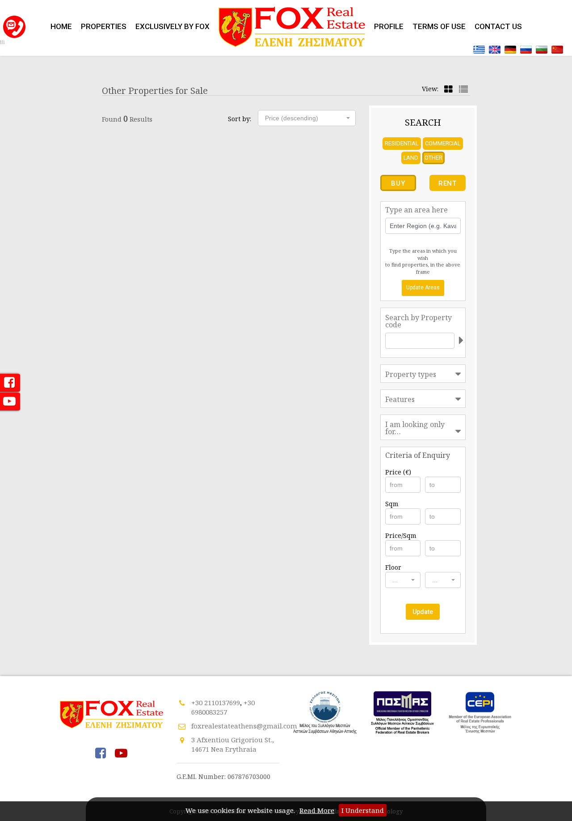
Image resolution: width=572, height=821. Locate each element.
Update (422, 611)
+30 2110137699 (215, 702)
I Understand (362, 810)
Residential (402, 143)
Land (411, 157)
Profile (389, 26)
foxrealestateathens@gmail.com (244, 725)
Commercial (443, 143)
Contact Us (498, 26)
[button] (307, 118)
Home (61, 26)
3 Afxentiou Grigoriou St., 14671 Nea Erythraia (232, 744)
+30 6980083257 (223, 707)
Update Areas (423, 287)
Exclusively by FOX (172, 26)
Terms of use (439, 26)
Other (433, 157)
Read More (316, 810)
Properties (103, 26)
